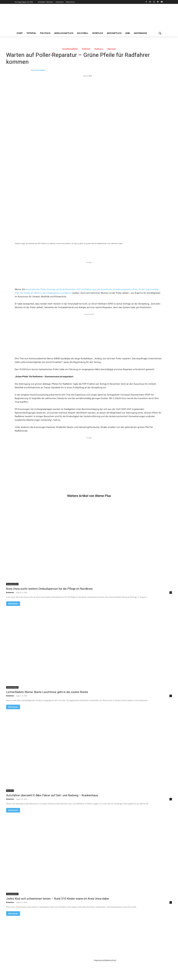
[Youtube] (161, 2)
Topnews (111, 49)
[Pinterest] (47, 251)
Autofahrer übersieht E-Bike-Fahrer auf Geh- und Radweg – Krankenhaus (52, 795)
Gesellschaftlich (70, 49)
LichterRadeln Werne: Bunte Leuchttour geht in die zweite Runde (47, 692)
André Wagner (39, 70)
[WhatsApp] (53, 251)
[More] (60, 251)
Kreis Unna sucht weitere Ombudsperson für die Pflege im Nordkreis (49, 588)
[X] (154, 2)
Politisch (86, 49)
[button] (160, 33)
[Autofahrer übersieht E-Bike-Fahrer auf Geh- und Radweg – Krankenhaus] (89, 750)
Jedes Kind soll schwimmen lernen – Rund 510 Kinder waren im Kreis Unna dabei (57, 898)
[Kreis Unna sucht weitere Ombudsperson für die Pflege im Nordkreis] (89, 544)
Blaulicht (10, 791)
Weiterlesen (13, 604)
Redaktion (10, 592)
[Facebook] (146, 2)
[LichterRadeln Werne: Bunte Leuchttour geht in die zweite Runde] (89, 647)
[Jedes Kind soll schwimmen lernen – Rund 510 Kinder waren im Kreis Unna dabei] (89, 854)
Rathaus (99, 49)
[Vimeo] (157, 2)
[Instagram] (150, 2)
